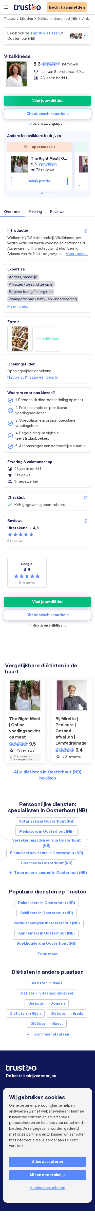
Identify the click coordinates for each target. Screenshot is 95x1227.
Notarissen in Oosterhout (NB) (46, 821)
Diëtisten (26, 18)
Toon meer (47, 954)
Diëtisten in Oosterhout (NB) (57, 18)
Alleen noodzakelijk (47, 1174)
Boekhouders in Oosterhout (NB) (46, 943)
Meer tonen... (77, 253)
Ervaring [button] (35, 211)
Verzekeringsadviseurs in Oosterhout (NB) (46, 843)
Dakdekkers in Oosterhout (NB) (46, 902)
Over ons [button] (12, 211)
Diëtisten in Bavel (46, 1023)
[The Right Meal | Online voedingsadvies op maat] (19, 164)
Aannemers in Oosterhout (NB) (46, 933)
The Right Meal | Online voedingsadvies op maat (49, 158)
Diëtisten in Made (46, 983)
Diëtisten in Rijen (25, 1013)
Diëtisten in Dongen (46, 1003)
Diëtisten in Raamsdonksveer (46, 993)
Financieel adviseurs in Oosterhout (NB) (46, 852)
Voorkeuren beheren (47, 1187)
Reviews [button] (57, 211)
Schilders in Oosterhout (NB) (46, 913)
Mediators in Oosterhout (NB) (46, 831)
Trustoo (9, 18)
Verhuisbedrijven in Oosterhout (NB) (46, 923)
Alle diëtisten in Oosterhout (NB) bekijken (47, 775)
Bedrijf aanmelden (67, 7)
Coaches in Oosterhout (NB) (46, 863)
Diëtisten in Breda (66, 1013)
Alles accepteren (47, 1161)
